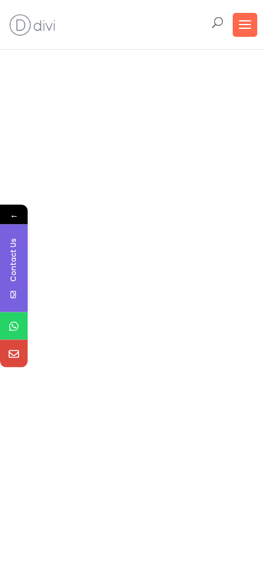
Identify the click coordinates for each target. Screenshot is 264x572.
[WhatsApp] (14, 326)
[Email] (14, 354)
